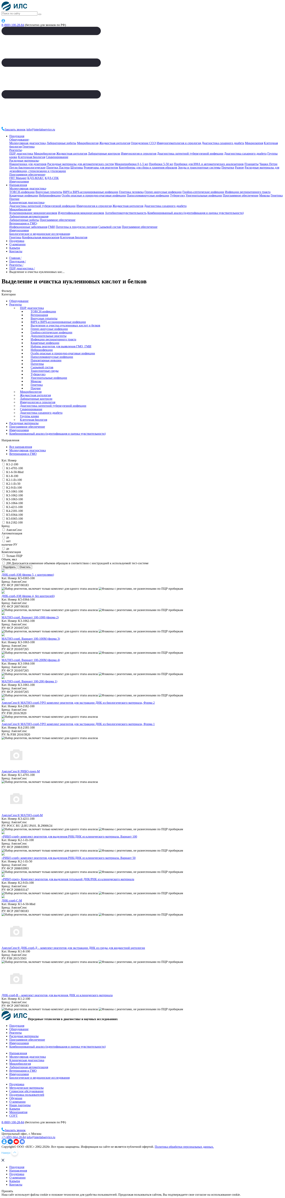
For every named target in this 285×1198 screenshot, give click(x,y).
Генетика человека (131, 192)
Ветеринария (39, 315)
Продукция (16, 136)
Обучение (15, 1098)
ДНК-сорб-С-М (12, 900)
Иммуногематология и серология (179, 143)
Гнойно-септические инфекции (203, 192)
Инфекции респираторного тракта (247, 192)
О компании (17, 244)
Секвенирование (57, 157)
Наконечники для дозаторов (28, 164)
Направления (18, 185)
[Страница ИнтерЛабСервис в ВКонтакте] (11, 1143)
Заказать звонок (15, 129)
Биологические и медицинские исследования (39, 233)
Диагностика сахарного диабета (223, 143)
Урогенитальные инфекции (204, 195)
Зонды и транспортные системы (199, 167)
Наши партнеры (20, 1105)
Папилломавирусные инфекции (148, 195)
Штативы (76, 167)
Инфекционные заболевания (28, 227)
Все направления (20, 446)
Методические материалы (26, 1087)
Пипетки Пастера (58, 167)
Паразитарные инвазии (46, 360)
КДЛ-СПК (52, 178)
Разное (239, 167)
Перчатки (227, 167)
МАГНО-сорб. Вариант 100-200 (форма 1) (29, 681)
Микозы (264, 195)
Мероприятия (18, 1112)
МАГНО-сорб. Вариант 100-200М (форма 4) (31, 660)
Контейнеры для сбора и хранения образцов (148, 167)
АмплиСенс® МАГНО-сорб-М (22, 815)
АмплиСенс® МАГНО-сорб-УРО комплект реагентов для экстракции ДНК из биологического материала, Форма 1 (78, 724)
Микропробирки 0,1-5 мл (131, 164)
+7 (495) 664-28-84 (14, 1137)
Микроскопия (254, 143)
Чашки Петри (268, 164)
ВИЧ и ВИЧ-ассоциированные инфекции (90, 192)
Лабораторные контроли (104, 153)
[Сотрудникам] (3, 21)
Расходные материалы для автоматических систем (80, 164)
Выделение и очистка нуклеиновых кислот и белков (65, 325)
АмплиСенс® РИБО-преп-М (21, 771)
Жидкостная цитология (114, 143)
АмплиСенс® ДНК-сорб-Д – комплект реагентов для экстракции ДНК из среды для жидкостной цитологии (73, 948)
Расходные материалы (24, 160)
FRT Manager (18, 178)
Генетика (28, 146)
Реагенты (15, 150)
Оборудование (18, 139)
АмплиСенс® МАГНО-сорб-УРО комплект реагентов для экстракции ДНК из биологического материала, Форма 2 (78, 702)
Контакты (15, 251)
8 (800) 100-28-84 (13, 25)
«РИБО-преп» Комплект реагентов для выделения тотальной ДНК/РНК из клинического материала (68, 879)
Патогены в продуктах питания (77, 227)
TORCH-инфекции (22, 192)
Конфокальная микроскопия (40, 237)
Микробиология (87, 143)
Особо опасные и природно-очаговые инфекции (94, 195)
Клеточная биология (31, 157)
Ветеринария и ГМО (23, 223)
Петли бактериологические (27, 167)
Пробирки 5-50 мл (161, 164)
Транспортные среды (45, 370)
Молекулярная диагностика (27, 143)
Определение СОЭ (143, 143)
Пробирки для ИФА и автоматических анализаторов (209, 164)
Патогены (37, 363)
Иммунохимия (19, 181)
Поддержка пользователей (26, 1094)
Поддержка (16, 240)
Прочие (14, 199)
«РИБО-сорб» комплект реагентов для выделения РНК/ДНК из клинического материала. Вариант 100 (69, 836)
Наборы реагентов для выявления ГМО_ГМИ (61, 346)
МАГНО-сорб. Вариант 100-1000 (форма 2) (30, 617)
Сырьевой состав (109, 227)
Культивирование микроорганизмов (33, 213)
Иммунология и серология (138, 153)
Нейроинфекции (50, 195)
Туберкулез (177, 195)
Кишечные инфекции (23, 195)
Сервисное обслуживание (26, 1091)
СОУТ (13, 1115)
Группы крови (29, 416)
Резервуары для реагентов (101, 167)
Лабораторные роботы (61, 143)
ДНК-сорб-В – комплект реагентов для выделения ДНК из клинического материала (57, 995)
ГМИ (51, 227)
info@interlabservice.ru (40, 129)
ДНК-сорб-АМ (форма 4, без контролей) (28, 596)
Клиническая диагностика (26, 202)
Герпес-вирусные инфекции (163, 192)
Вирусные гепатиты (48, 192)
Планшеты (251, 164)
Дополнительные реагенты (48, 336)
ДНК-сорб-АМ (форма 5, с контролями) (28, 574)
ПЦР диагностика (21, 153)
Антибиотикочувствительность (126, 213)
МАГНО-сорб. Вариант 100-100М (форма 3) (31, 638)
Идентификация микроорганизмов (81, 213)
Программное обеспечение (27, 174)
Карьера (14, 247)
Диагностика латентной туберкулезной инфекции (190, 153)
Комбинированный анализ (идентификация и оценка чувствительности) (195, 213)
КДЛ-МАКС (35, 178)
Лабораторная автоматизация (28, 216)
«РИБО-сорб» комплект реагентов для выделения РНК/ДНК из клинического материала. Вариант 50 (69, 858)
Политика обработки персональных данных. (184, 1146)
